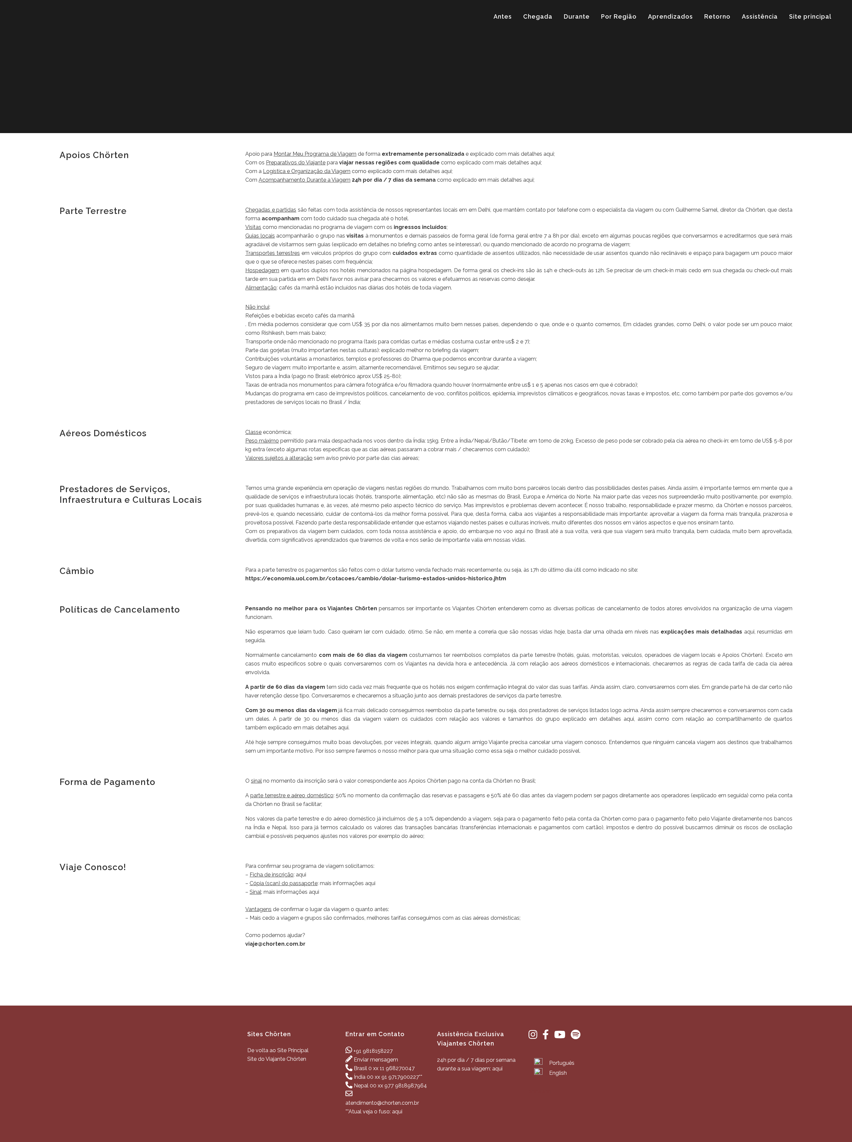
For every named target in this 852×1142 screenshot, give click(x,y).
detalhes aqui (617, 719)
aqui (548, 154)
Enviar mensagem (376, 1059)
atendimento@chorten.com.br (382, 1103)
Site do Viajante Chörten (276, 1059)
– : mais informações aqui (310, 883)
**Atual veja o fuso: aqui (373, 1111)
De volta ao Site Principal (278, 1050)
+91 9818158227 (373, 1051)
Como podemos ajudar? (275, 935)
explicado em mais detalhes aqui (308, 727)
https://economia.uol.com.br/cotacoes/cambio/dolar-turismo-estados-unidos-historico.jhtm (375, 578)
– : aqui (275, 874)
